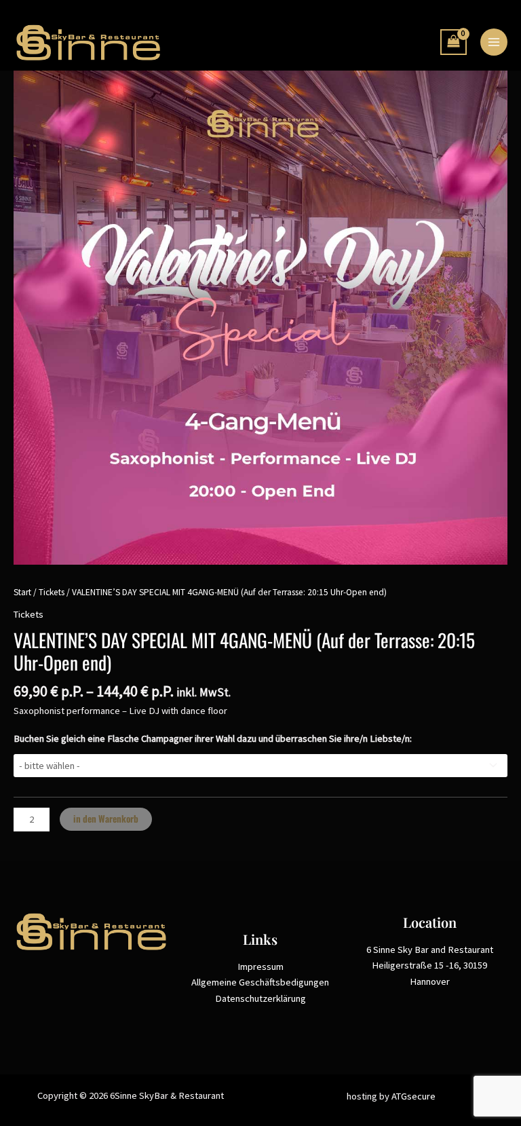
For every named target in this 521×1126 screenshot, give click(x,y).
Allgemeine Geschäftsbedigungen (260, 982)
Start (22, 592)
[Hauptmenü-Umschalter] (493, 42)
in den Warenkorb (105, 818)
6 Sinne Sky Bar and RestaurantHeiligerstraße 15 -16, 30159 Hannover (429, 965)
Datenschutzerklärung (260, 998)
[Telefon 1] (420, 43)
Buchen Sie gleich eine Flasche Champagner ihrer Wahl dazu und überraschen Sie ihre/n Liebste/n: (213, 738)
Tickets (51, 592)
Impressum (260, 966)
